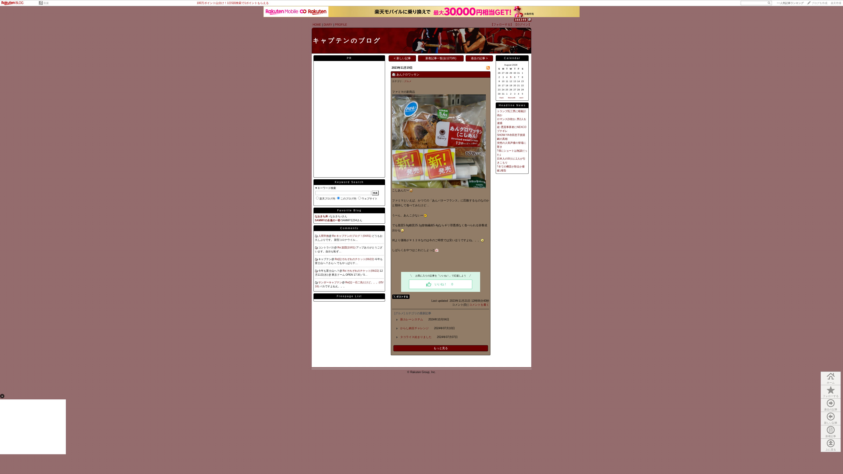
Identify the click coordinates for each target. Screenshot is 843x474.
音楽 (46, 3)
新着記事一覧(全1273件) (440, 58)
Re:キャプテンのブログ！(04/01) (352, 235)
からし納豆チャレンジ (414, 328)
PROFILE (341, 24)
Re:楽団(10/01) (346, 247)
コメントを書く (479, 304)
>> (790, 3)
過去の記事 (830, 409)
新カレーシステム (411, 319)
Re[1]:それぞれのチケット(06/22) (355, 259)
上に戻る (830, 449)
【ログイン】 (522, 24)
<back (501, 98)
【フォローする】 (501, 24)
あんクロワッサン (407, 74)
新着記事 (830, 436)
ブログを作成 (819, 3)
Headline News (512, 105)
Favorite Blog (349, 210)
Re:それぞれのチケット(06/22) (361, 270)
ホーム (831, 382)
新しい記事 (830, 422)
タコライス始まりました (416, 337)
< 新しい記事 (402, 58)
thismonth (511, 98)
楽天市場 (836, 3)
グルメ (407, 81)
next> (521, 98)
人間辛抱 (323, 235)
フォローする (831, 396)
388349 (520, 20)
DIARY (328, 24)
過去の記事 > (479, 58)
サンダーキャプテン (330, 282)
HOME (317, 24)
